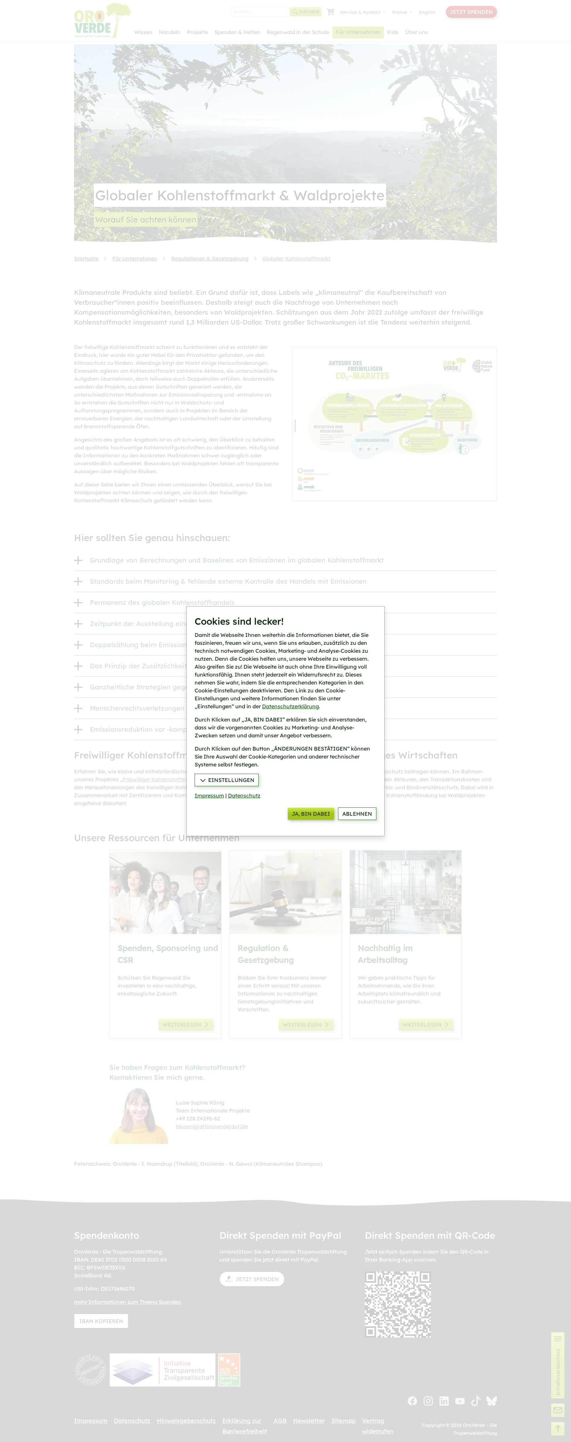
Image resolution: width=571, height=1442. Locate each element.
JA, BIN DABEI (311, 813)
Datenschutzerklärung (290, 706)
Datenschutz (244, 795)
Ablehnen (357, 813)
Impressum (209, 795)
